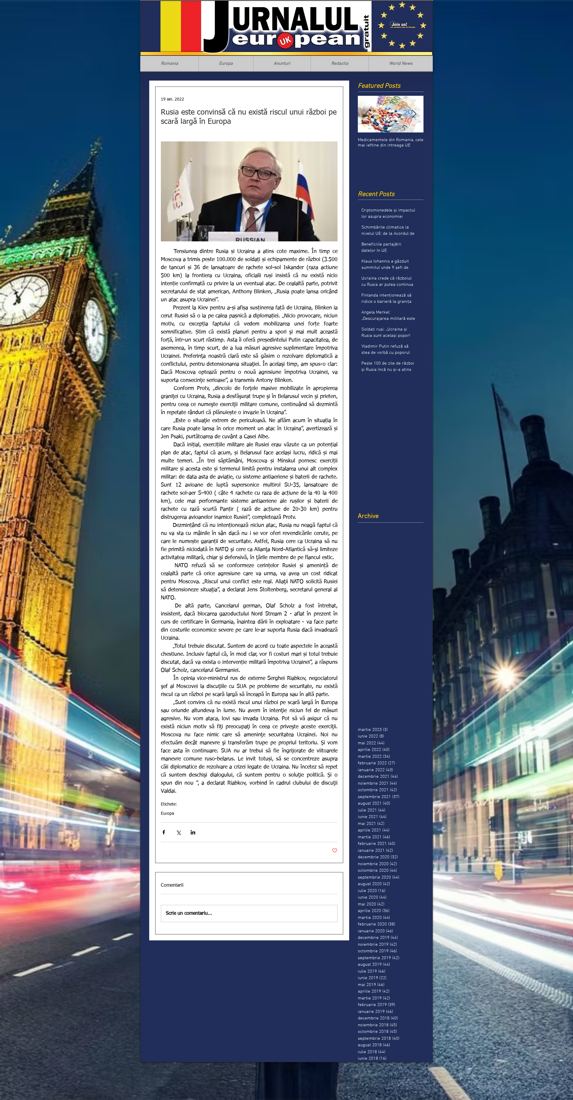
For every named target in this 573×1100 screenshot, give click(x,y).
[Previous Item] (367, 114)
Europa (167, 813)
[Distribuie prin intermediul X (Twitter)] (178, 832)
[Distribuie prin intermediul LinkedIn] (193, 832)
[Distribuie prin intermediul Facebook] (164, 832)
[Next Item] (414, 114)
